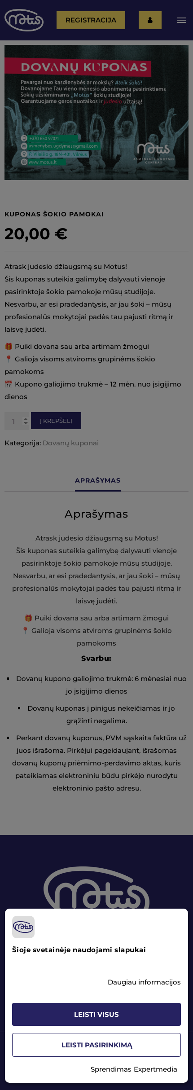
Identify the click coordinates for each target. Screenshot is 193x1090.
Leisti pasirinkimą (96, 1045)
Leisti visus (96, 1014)
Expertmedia (155, 1069)
